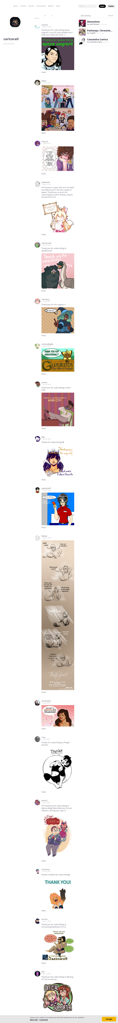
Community (41, 6)
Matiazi (44, 536)
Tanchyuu (45, 299)
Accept (109, 1019)
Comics (23, 6)
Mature (51, 6)
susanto (44, 25)
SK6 (42, 972)
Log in (102, 6)
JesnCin (44, 801)
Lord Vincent (94, 24)
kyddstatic (45, 182)
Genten (44, 382)
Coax (43, 737)
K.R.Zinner (45, 869)
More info (34, 1020)
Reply (43, 72)
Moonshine (93, 21)
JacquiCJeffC (46, 488)
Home (15, 6)
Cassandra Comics (97, 39)
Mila (43, 437)
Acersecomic (46, 243)
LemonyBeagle (47, 344)
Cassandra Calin (95, 42)
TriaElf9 (92, 33)
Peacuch (44, 142)
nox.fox (44, 919)
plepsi (43, 81)
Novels (31, 6)
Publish (111, 6)
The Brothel (46, 701)
